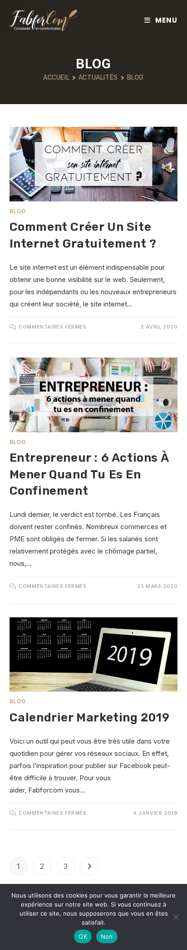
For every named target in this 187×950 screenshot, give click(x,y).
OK (83, 936)
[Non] (175, 916)
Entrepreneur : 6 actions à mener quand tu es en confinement (89, 474)
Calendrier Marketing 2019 (90, 718)
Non (107, 936)
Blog (135, 77)
